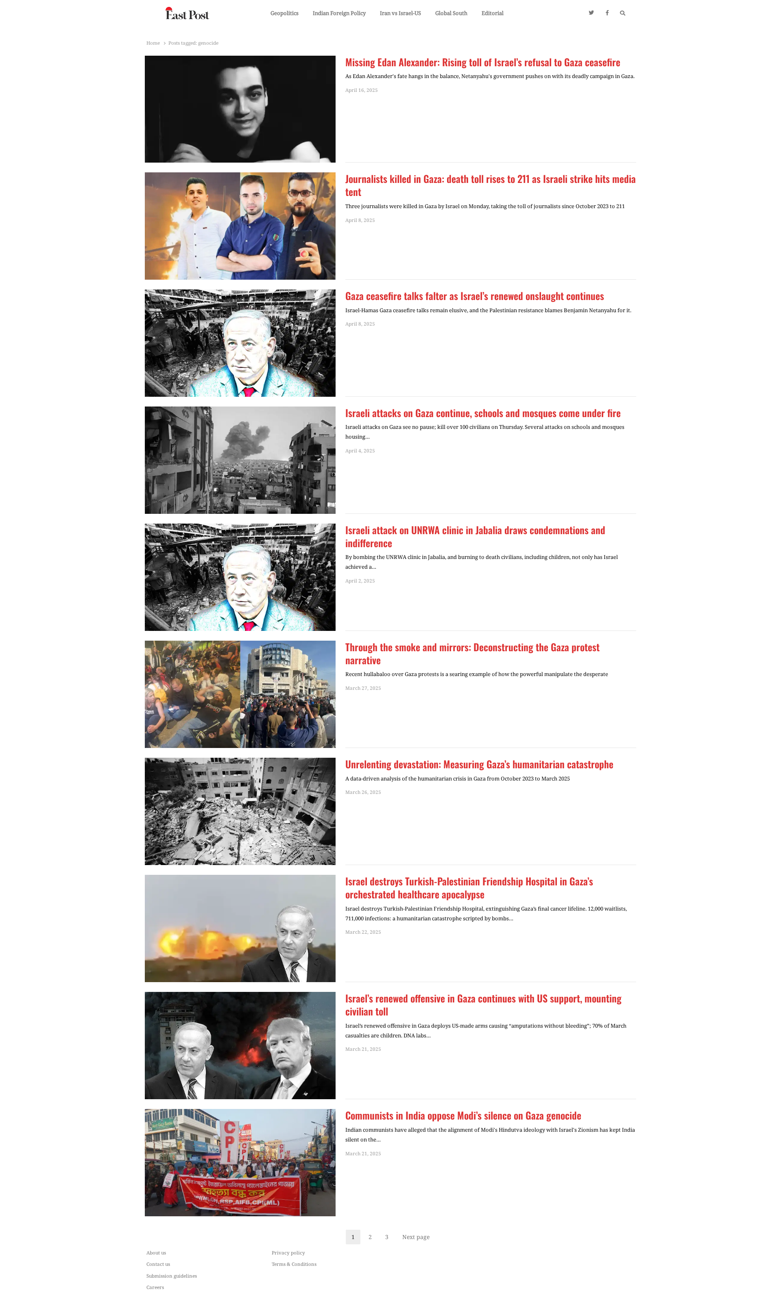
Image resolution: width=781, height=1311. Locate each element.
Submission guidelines (171, 1275)
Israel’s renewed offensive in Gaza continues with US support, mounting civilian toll (483, 1005)
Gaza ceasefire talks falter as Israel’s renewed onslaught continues (474, 295)
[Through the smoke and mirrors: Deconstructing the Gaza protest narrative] (240, 645)
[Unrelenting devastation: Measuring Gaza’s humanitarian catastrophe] (240, 762)
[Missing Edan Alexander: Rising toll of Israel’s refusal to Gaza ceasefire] (240, 60)
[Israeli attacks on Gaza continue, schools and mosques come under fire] (240, 411)
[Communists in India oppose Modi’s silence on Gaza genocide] (240, 1114)
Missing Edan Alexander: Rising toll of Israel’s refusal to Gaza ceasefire (482, 62)
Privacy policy (288, 1252)
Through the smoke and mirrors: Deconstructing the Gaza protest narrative (472, 654)
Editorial (493, 13)
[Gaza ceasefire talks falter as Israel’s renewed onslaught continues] (240, 294)
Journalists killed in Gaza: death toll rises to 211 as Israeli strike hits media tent (490, 185)
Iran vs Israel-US (400, 13)
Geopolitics (285, 13)
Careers (155, 1287)
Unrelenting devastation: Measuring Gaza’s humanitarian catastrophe (479, 764)
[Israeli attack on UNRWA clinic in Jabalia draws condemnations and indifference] (240, 528)
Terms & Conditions (294, 1264)
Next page (416, 1237)
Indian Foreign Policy (339, 13)
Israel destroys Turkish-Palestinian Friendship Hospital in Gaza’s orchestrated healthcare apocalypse (469, 888)
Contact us (158, 1264)
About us (156, 1252)
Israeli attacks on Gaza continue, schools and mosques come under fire (483, 413)
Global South (451, 13)
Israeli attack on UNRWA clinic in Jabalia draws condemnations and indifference (475, 537)
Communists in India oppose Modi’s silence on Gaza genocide (463, 1115)
